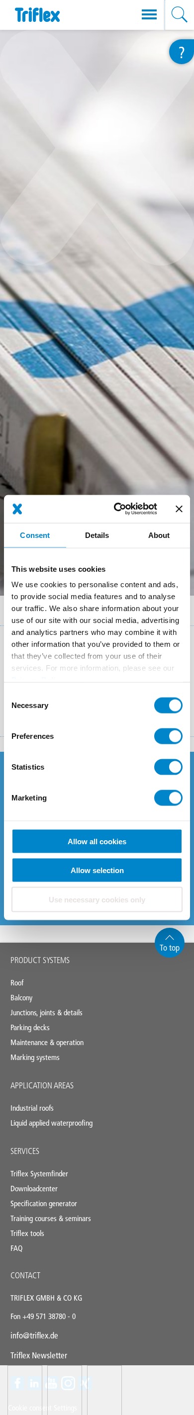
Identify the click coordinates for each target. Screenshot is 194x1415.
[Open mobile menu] (149, 14)
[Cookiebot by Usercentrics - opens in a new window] (117, 509)
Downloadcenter (34, 1188)
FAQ (16, 1248)
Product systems (40, 960)
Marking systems (35, 1057)
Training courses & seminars (50, 1218)
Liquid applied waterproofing (51, 1123)
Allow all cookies (97, 841)
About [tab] (159, 535)
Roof (16, 982)
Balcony (21, 997)
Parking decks (30, 1027)
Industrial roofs (32, 1108)
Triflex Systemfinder (39, 1173)
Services (24, 1151)
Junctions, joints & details (46, 1012)
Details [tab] (97, 535)
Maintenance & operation (47, 1042)
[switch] (168, 736)
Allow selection (97, 870)
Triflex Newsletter (38, 1355)
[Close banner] (179, 508)
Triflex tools (27, 1233)
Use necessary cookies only (97, 899)
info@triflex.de (34, 1335)
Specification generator (43, 1203)
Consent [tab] (35, 535)
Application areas (42, 1085)
